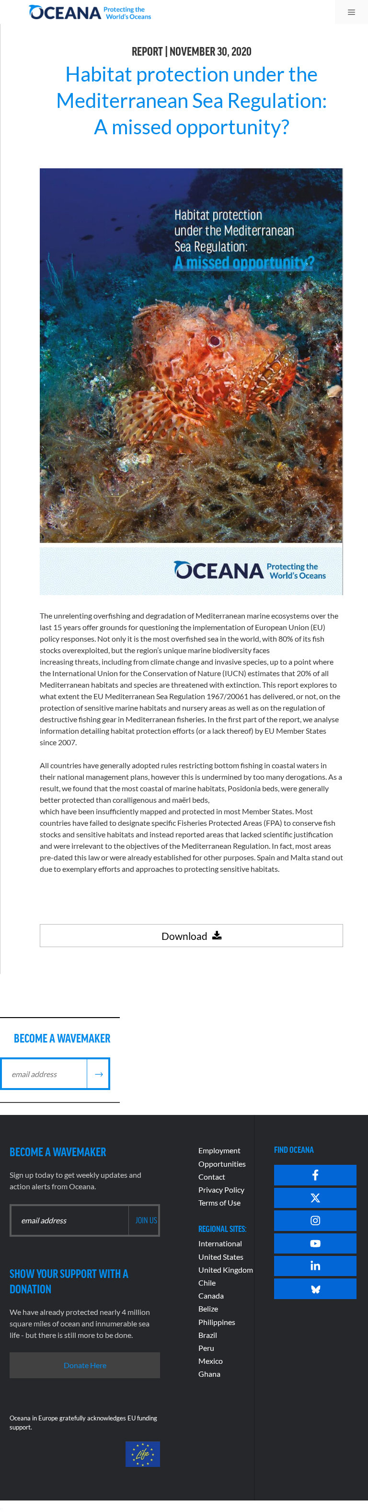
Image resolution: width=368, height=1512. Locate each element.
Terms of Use (219, 1202)
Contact (211, 1176)
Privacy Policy (221, 1189)
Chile (207, 1282)
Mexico (210, 1360)
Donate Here (85, 1365)
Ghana (209, 1373)
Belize (208, 1308)
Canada (211, 1295)
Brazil (207, 1334)
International (220, 1243)
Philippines (216, 1321)
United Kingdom (225, 1269)
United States (220, 1256)
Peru (206, 1347)
